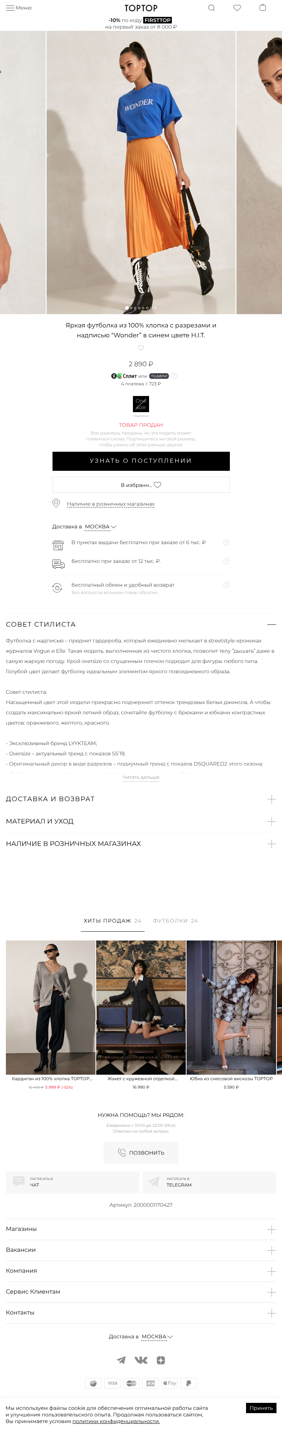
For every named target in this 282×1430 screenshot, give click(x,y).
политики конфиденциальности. (116, 1421)
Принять (261, 1408)
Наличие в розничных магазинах (111, 503)
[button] (127, 308)
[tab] (112, 924)
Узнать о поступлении (141, 461)
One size (141, 404)
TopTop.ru (141, 8)
